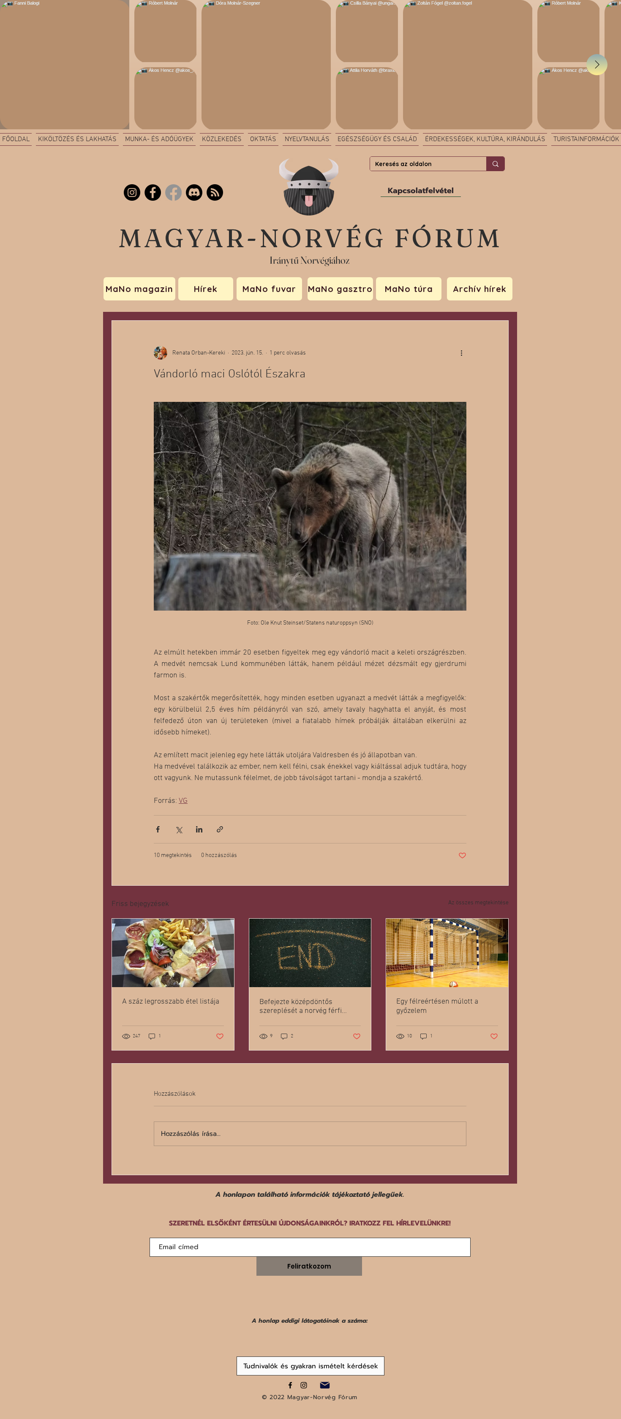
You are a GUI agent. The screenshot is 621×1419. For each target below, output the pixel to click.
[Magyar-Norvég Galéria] (304, 1385)
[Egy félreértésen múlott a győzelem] (447, 953)
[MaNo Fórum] (152, 192)
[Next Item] (596, 64)
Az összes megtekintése (478, 902)
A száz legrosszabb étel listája (170, 1001)
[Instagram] (132, 192)
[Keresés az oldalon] (495, 164)
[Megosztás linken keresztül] (220, 829)
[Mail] (324, 1385)
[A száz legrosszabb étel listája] (173, 953)
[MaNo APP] (215, 192)
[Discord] (194, 192)
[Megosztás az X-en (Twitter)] (178, 829)
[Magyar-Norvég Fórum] (290, 1385)
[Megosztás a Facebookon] (158, 829)
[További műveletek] (461, 353)
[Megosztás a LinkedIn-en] (199, 829)
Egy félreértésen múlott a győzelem (437, 1006)
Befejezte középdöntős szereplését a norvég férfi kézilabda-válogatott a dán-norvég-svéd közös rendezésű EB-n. (307, 1006)
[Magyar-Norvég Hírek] (173, 192)
